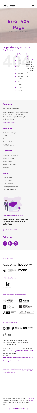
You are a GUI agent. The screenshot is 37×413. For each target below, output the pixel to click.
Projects (6, 167)
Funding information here (12, 361)
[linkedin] (10, 243)
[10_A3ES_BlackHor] (9, 311)
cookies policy (31, 399)
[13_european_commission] (9, 333)
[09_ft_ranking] (25, 306)
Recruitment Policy (9, 190)
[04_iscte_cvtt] (22, 269)
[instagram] (15, 243)
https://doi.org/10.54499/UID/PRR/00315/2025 (18, 357)
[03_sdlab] (9, 269)
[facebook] (5, 243)
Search (20, 90)
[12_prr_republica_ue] (18, 327)
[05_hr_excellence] (7, 282)
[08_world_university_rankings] (8, 306)
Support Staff (7, 142)
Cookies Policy (8, 177)
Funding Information (10, 187)
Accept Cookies (18, 409)
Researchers (7, 161)
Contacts (7, 104)
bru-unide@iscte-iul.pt (11, 108)
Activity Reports (8, 145)
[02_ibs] (25, 264)
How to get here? (9, 122)
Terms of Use (7, 180)
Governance (7, 139)
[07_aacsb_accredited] (24, 300)
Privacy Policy (8, 184)
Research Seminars (9, 164)
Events (20, 87)
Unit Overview (8, 136)
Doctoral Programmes (10, 155)
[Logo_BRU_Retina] (9, 4)
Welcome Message (9, 133)
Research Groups (9, 158)
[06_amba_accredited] (8, 300)
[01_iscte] (9, 264)
